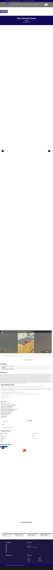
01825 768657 (4, 367)
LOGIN (46, 4)
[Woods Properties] (8, 3)
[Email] (5, 446)
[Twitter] (3, 447)
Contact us (36, 4)
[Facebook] (0, 446)
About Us (32, 4)
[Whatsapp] (7, 446)
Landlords (16, 4)
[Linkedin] (6, 446)
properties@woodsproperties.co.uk (7, 369)
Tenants (24, 4)
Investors (20, 4)
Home (14, 4)
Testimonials (28, 4)
